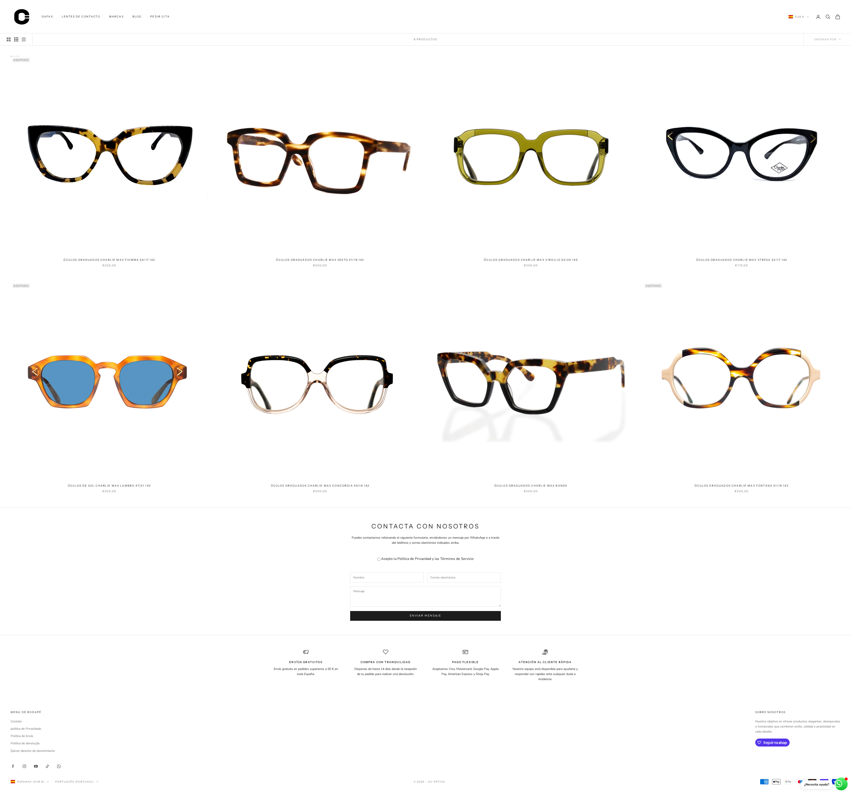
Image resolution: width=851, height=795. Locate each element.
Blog (137, 16)
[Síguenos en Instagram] (24, 766)
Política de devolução (25, 743)
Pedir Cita (160, 16)
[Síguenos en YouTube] (36, 766)
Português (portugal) (74, 781)
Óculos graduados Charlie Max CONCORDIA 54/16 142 (320, 485)
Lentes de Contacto (81, 16)
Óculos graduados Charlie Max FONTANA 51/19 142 (742, 485)
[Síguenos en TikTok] (47, 766)
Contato (16, 721)
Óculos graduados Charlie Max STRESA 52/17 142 (741, 259)
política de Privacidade (26, 729)
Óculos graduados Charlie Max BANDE (531, 485)
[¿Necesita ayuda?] (841, 784)
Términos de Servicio (457, 558)
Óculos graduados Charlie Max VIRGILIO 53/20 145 (531, 259)
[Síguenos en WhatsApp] (59, 766)
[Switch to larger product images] (9, 39)
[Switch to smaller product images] (16, 39)
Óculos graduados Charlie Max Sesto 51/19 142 (320, 259)
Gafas (47, 16)
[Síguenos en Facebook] (13, 766)
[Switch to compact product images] (24, 39)
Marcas (116, 16)
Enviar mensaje (425, 616)
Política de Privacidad (414, 558)
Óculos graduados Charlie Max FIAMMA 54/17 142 (109, 259)
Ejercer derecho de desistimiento (33, 751)
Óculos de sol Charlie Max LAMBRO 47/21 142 (109, 485)
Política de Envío (22, 736)
